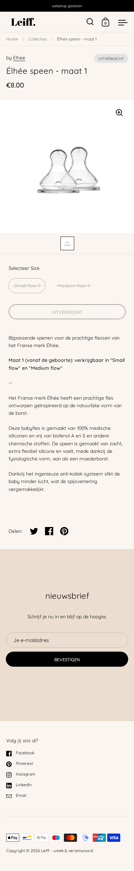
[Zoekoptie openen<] (90, 21)
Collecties (37, 39)
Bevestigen (67, 659)
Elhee (19, 58)
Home (12, 39)
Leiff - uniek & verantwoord (67, 850)
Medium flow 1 (73, 286)
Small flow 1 (27, 286)
